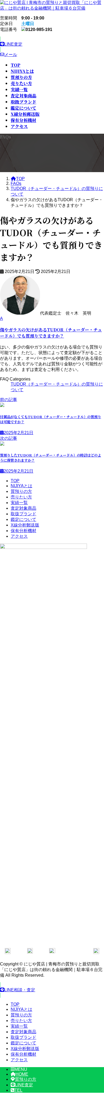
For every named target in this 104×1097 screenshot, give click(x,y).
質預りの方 (21, 491)
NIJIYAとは (21, 486)
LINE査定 (24, 1085)
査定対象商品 (23, 508)
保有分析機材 (23, 530)
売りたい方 (21, 497)
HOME (21, 1074)
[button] (52, 44)
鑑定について (23, 519)
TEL (18, 1090)
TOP (15, 480)
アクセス (19, 536)
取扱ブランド (23, 514)
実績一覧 (19, 502)
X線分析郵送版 (25, 525)
